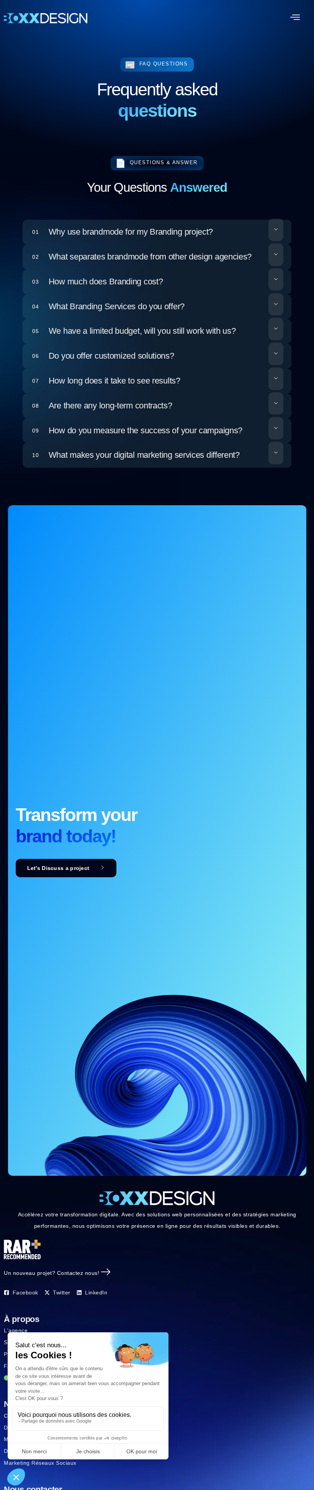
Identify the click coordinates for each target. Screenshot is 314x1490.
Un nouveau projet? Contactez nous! (51, 1273)
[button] (295, 18)
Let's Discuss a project (58, 868)
